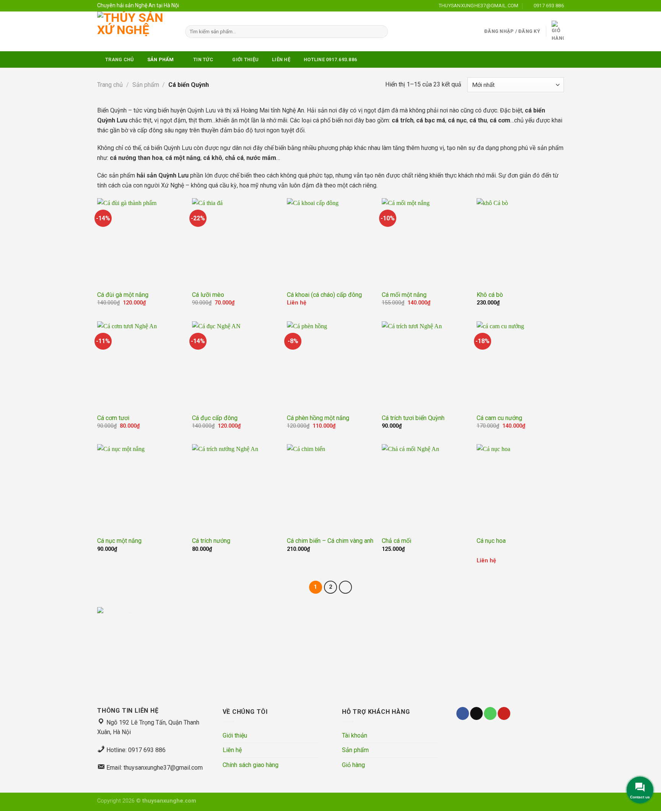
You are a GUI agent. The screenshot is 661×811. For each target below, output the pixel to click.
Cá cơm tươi (113, 418)
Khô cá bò (490, 294)
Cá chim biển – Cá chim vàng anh (330, 540)
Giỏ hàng (353, 765)
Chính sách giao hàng (250, 765)
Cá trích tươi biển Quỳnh (413, 418)
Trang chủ (110, 84)
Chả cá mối (396, 540)
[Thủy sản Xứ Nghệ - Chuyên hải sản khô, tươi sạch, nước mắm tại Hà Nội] (135, 31)
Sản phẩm (145, 84)
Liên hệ (232, 750)
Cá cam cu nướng (499, 418)
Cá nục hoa (491, 540)
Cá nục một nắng (119, 540)
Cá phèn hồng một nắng (318, 418)
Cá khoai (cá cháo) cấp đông (324, 294)
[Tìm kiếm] (380, 31)
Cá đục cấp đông (215, 418)
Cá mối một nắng (404, 294)
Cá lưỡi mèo (208, 294)
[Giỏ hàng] (558, 31)
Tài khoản (354, 735)
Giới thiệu (235, 735)
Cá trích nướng (211, 540)
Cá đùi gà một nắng (122, 294)
